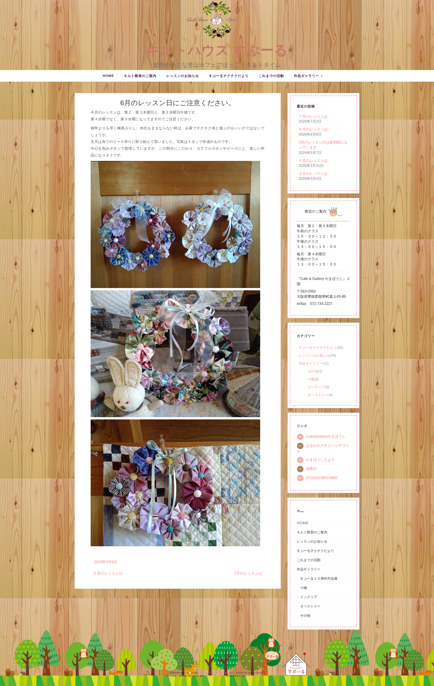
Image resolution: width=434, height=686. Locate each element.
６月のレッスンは (313, 129)
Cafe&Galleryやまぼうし (326, 437)
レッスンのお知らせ (182, 76)
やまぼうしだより (320, 460)
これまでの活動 (271, 76)
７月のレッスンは (313, 116)
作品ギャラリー (307, 76)
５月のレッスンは (108, 573)
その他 (313, 371)
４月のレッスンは (313, 161)
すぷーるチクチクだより (229, 76)
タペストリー (318, 395)
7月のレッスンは (248, 573)
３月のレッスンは (313, 173)
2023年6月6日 (105, 562)
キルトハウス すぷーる (217, 50)
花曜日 (311, 469)
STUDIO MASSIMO (321, 478)
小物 (311, 379)
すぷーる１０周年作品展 (318, 578)
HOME (108, 76)
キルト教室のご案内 (140, 76)
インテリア (316, 387)
